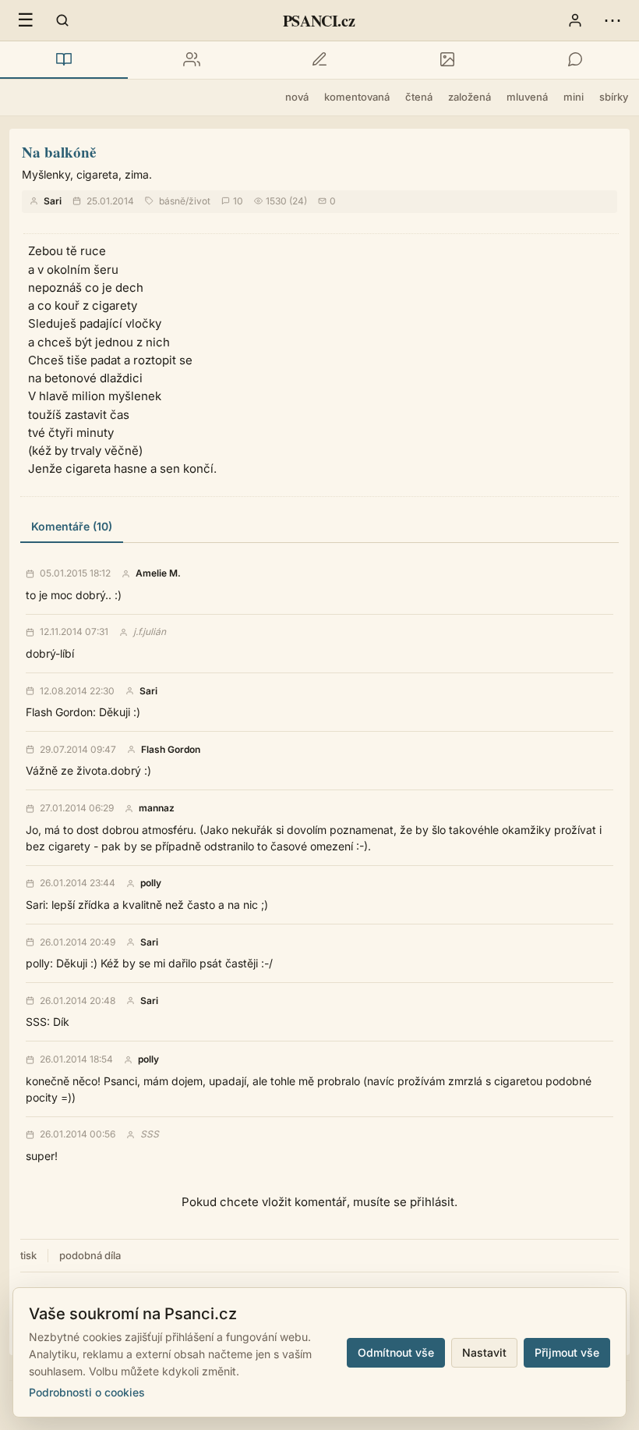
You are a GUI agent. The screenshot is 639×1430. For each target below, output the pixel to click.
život (199, 201)
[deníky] (319, 60)
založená (469, 96)
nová (297, 96)
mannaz (157, 808)
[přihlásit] (575, 20)
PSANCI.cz (319, 20)
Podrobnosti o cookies (87, 1392)
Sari (53, 201)
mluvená (527, 96)
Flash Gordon (170, 749)
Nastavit (484, 1352)
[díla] (64, 60)
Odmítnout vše (396, 1352)
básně (172, 201)
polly (150, 883)
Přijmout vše (567, 1352)
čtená (418, 96)
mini (573, 96)
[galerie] (447, 60)
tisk (28, 1255)
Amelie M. (158, 573)
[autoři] (192, 60)
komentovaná (357, 96)
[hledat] (62, 20)
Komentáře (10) (71, 526)
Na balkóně (59, 151)
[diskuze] (575, 60)
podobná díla (90, 1255)
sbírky (613, 96)
